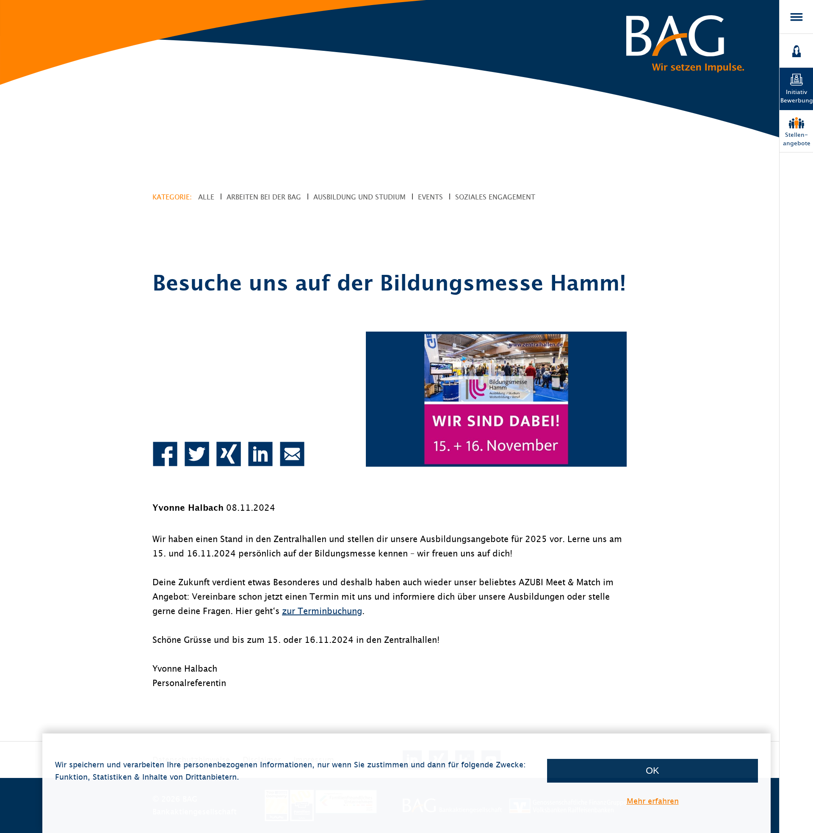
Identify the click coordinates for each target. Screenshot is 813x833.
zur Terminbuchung (322, 611)
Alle (206, 197)
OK (652, 770)
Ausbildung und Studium (359, 197)
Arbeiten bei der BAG (264, 197)
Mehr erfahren (653, 801)
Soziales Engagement (495, 197)
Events (430, 197)
